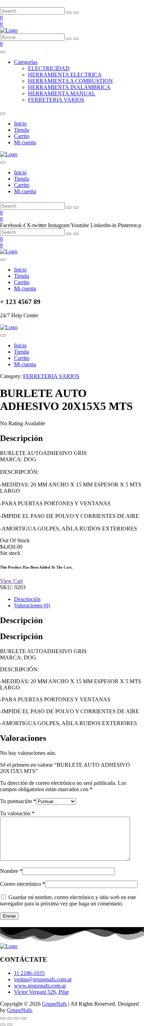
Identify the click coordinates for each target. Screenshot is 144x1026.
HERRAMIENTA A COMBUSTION (70, 81)
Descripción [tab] (27, 599)
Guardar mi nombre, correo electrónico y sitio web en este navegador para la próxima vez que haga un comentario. (68, 900)
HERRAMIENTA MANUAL (61, 93)
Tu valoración (17, 813)
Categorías (25, 62)
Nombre (11, 871)
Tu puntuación (18, 801)
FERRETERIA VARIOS (56, 100)
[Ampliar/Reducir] (3, 1018)
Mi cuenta (25, 142)
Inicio (20, 124)
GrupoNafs (54, 1004)
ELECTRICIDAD (49, 68)
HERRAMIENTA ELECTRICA (65, 75)
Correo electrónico (22, 884)
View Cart (11, 581)
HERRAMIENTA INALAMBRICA (69, 87)
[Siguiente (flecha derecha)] (10, 1025)
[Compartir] (17, 1018)
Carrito (21, 136)
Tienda (21, 130)
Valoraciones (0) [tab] (32, 605)
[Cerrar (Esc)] (24, 1018)
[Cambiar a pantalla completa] (10, 1018)
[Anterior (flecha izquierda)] (3, 1025)
